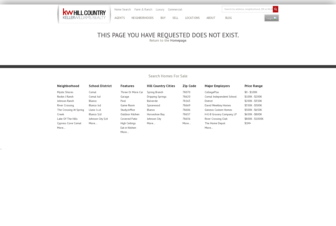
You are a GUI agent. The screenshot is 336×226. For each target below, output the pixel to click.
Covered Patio (129, 118)
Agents (120, 18)
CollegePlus (212, 92)
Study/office (128, 110)
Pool (123, 101)
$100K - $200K (253, 96)
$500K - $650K (253, 110)
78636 (186, 118)
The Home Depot (215, 123)
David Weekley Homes (218, 105)
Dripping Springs (156, 96)
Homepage (178, 40)
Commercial (175, 9)
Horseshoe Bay (156, 114)
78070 (186, 92)
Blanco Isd (95, 105)
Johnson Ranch (65, 101)
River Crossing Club (216, 118)
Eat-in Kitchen (128, 127)
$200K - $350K (253, 101)
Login (270, 18)
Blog (228, 18)
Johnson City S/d (98, 118)
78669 (186, 105)
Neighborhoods (143, 18)
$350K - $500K (253, 105)
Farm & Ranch (143, 9)
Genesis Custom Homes (218, 110)
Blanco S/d (95, 114)
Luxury (160, 9)
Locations (192, 18)
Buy (163, 18)
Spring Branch (155, 92)
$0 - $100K (251, 92)
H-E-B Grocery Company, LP (221, 114)
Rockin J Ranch (65, 96)
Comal (92, 92)
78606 (186, 110)
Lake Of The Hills (67, 118)
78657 (186, 114)
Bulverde (152, 101)
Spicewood (153, 105)
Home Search (123, 9)
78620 (186, 96)
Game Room (128, 105)
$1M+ (248, 123)
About (210, 18)
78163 (186, 101)
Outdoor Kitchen (130, 114)
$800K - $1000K (254, 118)
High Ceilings (128, 123)
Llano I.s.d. (95, 110)
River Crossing (65, 105)
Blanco (93, 101)
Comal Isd (95, 96)
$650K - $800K (253, 114)
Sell (175, 18)
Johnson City (154, 118)
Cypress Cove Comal (69, 123)
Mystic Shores (65, 92)
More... (61, 127)
